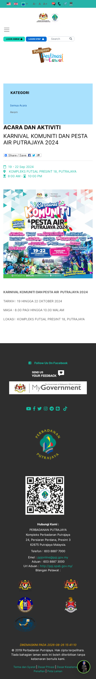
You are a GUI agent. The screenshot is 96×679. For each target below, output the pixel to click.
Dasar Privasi (46, 667)
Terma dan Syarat (24, 667)
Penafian (39, 671)
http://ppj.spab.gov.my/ (56, 566)
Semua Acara (18, 105)
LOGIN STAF (35, 39)
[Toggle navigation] (6, 29)
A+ (45, 4)
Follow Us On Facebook (51, 363)
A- (34, 4)
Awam (14, 112)
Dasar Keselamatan (69, 667)
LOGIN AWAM (12, 39)
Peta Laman (54, 671)
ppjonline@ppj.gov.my (53, 557)
